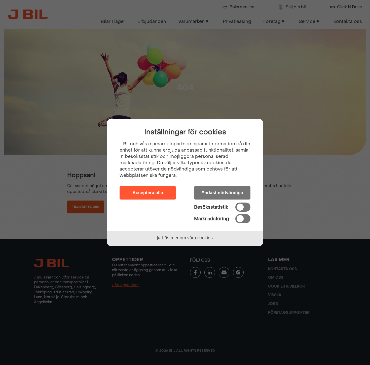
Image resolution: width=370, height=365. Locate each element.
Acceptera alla (147, 192)
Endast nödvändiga (222, 192)
